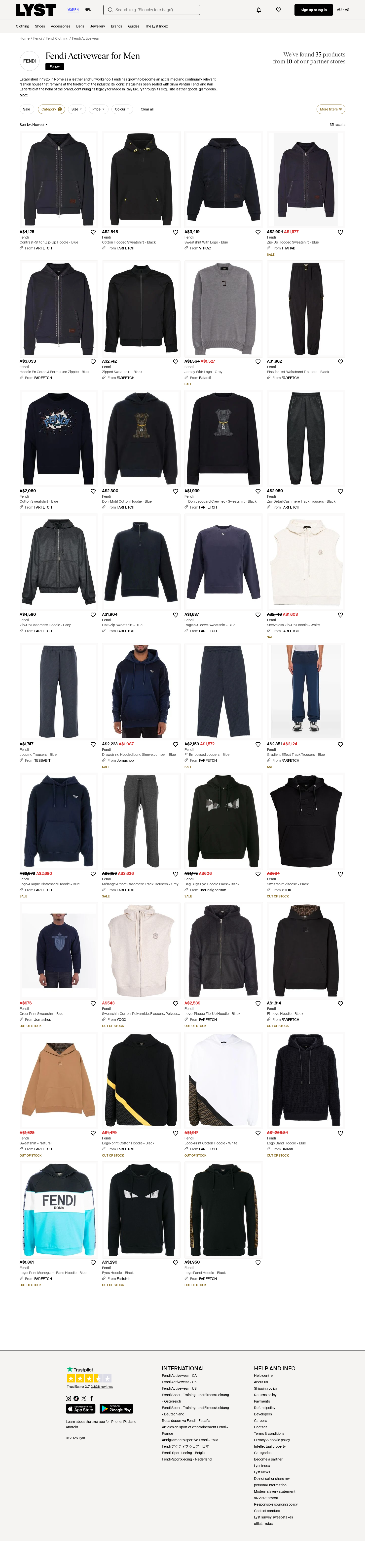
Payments (262, 1401)
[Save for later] (93, 232)
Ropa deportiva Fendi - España (186, 1420)
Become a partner (268, 1459)
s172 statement (266, 1498)
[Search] (110, 10)
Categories (262, 1453)
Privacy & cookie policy (272, 1440)
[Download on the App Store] (81, 1409)
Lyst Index (262, 1465)
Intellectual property (270, 1446)
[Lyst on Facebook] (91, 1399)
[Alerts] (259, 10)
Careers (260, 1420)
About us (261, 1382)
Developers (263, 1414)
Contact (260, 1427)
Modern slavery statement (274, 1491)
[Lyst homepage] (36, 9)
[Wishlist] (279, 10)
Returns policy (265, 1395)
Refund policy (264, 1408)
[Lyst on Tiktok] (76, 1399)
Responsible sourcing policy (276, 1504)
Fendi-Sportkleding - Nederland (187, 1459)
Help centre (263, 1375)
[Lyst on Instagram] (68, 1399)
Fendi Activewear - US (179, 1388)
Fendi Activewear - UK (179, 1382)
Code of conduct (267, 1511)
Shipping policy (266, 1388)
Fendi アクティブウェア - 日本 (185, 1446)
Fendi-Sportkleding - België (183, 1453)
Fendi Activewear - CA (179, 1375)
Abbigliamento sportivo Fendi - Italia (190, 1440)
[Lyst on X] (83, 1399)
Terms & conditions (269, 1433)
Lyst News (262, 1472)
